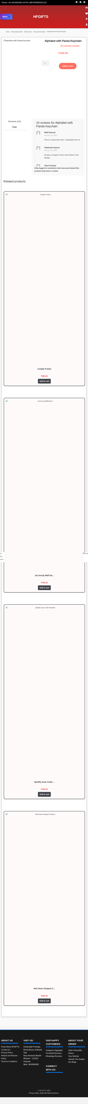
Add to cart (67, 66)
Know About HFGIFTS (10, 1047)
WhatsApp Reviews (54, 1056)
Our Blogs (72, 1062)
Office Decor (28, 31)
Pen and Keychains (39, 31)
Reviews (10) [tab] (14, 121)
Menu (5, 17)
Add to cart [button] (44, 381)
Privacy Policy (7, 1053)
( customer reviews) (69, 46)
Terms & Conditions (9, 1061)
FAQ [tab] (14, 127)
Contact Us (5, 1050)
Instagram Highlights (54, 1050)
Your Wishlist (73, 1056)
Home (8, 31)
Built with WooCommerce (49, 1093)
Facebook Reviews (54, 1053)
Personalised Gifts (17, 31)
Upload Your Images (76, 1059)
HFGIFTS (40, 17)
